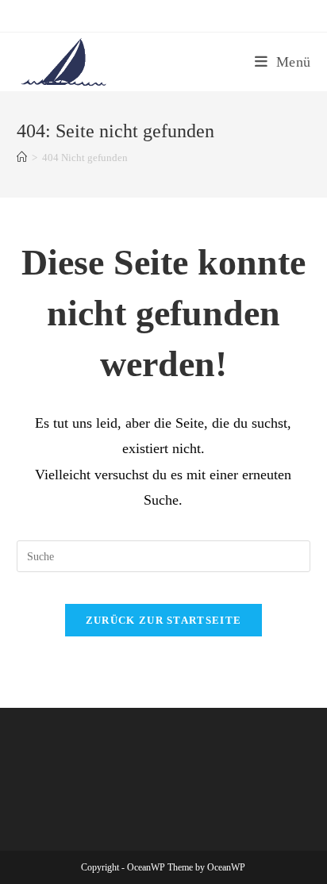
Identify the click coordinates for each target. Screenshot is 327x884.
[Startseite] (22, 157)
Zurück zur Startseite (163, 620)
